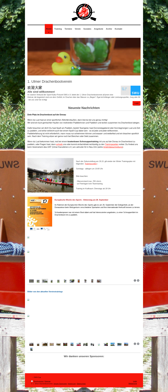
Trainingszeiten (111, 144)
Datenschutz (81, 384)
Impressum (72, 384)
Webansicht (133, 384)
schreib (59, 144)
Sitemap (47, 381)
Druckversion (38, 381)
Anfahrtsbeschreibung (112, 147)
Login (136, 103)
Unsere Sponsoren (60, 384)
